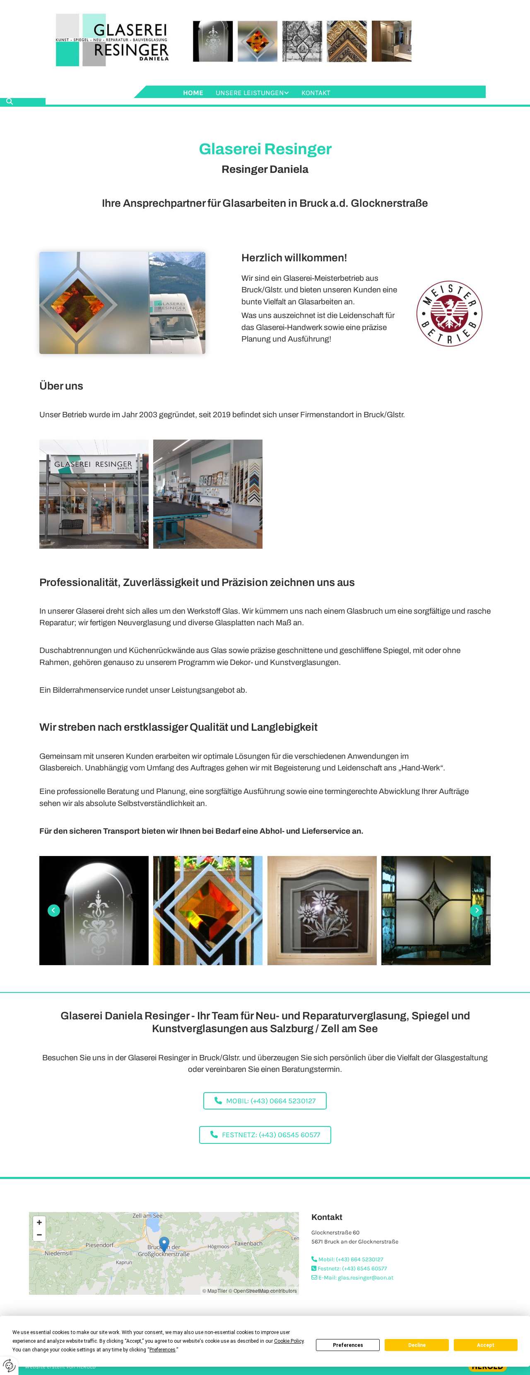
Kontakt (315, 92)
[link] (252, 93)
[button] (265, 1101)
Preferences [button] (162, 1350)
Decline (417, 1345)
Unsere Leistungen (250, 92)
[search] (9, 101)
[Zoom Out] (39, 1235)
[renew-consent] (9, 1365)
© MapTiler (214, 1290)
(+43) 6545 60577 (364, 1268)
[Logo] (265, 42)
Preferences (348, 1345)
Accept (485, 1345)
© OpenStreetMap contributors (263, 1290)
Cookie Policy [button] (289, 1341)
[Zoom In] (39, 1222)
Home (193, 92)
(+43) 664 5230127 (359, 1259)
